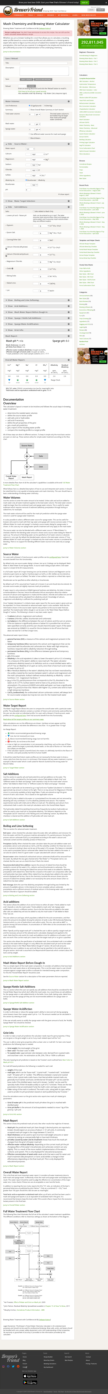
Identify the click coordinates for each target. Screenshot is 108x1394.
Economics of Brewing (86, 310)
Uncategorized (83, 333)
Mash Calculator (84, 119)
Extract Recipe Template (86, 255)
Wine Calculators (84, 154)
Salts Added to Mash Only (43, 211)
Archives (82, 344)
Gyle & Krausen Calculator (87, 151)
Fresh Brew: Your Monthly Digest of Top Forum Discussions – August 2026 (91, 189)
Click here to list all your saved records (32, 91)
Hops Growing (83, 318)
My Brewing (63, 15)
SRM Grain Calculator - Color (88, 90)
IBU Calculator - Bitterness (87, 87)
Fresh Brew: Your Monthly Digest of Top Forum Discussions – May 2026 (91, 218)
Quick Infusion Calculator (87, 134)
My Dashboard (48, 1367)
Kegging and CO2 (84, 324)
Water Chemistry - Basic (86, 125)
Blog (24, 1360)
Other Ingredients (85, 176)
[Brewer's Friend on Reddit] (18, 1367)
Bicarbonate (31, 180)
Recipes (81, 330)
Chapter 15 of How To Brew (55, 1306)
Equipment (82, 313)
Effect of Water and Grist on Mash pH (27, 1302)
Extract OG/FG (83, 137)
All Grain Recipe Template (87, 244)
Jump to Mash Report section (13, 1166)
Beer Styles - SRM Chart (86, 282)
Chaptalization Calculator (87, 109)
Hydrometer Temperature (87, 84)
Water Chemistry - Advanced (88, 128)
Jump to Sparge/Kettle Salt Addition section (18, 1003)
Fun (80, 316)
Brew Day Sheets (49, 1360)
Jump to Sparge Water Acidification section (18, 1026)
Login (91, 10)
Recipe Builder (48, 1357)
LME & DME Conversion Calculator (90, 112)
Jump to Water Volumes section (14, 548)
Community (19, 15)
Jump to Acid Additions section (14, 956)
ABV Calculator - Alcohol (86, 81)
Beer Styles (82, 178)
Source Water (14, 976)
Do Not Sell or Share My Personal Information (78, 1391)
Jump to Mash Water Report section (16, 980)
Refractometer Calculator (87, 103)
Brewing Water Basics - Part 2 (88, 61)
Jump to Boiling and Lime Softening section (18, 895)
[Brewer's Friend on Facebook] (8, 1367)
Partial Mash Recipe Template (88, 249)
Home (25, 1357)
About (88, 1360)
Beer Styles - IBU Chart (86, 277)
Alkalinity (41, 180)
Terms (55, 1391)
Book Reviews (83, 301)
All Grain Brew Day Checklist (88, 247)
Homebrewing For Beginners (88, 55)
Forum (25, 1364)
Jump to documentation (11, 52)
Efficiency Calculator (85, 131)
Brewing (81, 304)
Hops (81, 170)
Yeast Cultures (83, 339)
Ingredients (83, 321)
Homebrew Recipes (85, 164)
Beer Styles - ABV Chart (86, 274)
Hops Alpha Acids (84, 268)
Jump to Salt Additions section (14, 820)
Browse (50, 15)
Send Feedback (48, 1391)
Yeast (81, 173)
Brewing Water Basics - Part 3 (88, 64)
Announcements (84, 296)
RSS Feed (61, 1391)
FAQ (24, 1367)
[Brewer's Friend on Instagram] (3, 1367)
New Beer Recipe (89, 15)
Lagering (82, 327)
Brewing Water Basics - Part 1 (88, 58)
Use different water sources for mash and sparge (48, 134)
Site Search (68, 1357)
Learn (75, 15)
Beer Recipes (69, 1360)
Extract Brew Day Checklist (87, 258)
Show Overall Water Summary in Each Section (47, 110)
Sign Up (85, 3)
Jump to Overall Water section (14, 1205)
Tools (30, 15)
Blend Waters (35, 138)
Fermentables (83, 167)
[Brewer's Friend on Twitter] (13, 1367)
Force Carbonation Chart (87, 148)
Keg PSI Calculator (85, 145)
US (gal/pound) (36, 106)
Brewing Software (84, 307)
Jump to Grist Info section (12, 1114)
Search (40, 15)
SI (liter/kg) (48, 106)
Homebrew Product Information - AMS (31, 1310)
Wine (81, 336)
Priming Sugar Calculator (87, 142)
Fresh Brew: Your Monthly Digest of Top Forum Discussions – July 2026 (91, 199)
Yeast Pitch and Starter (86, 100)
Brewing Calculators (50, 1364)
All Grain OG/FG (84, 122)
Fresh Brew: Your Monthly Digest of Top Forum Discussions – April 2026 (91, 232)
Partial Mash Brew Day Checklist (89, 252)
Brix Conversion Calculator (87, 106)
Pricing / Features (91, 1364)
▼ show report (63, 194)
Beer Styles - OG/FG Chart (87, 280)
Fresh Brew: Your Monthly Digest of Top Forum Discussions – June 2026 (91, 209)
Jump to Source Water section (14, 699)
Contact (88, 1357)
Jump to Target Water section (13, 768)
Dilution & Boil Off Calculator (88, 97)
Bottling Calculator (85, 140)
